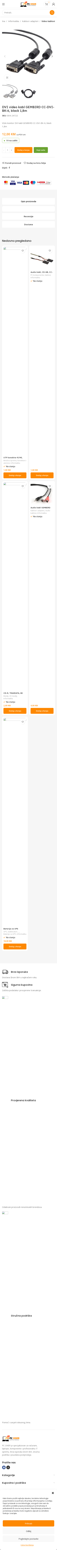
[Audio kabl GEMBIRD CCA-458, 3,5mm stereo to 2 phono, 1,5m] (42, 493)
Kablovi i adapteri (30, 21)
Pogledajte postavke (28, 1538)
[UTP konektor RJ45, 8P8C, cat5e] (14, 351)
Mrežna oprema (10, 460)
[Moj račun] (53, 4)
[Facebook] (4, 1467)
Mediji (5, 696)
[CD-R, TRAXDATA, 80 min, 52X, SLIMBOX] (14, 586)
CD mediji (13, 696)
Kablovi (48, 275)
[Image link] (11, 1438)
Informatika (13, 21)
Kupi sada (41, 150)
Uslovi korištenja (27, 1545)
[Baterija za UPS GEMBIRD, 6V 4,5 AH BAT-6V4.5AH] (14, 822)
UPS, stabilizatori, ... (11, 931)
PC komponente (37, 275)
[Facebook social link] (9, 168)
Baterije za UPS (9, 934)
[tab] (28, 201)
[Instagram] (8, 1467)
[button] (52, 1493)
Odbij (28, 1531)
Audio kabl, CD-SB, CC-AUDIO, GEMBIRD (42, 273)
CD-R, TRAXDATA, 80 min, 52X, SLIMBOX (13, 694)
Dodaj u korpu (23, 150)
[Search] (52, 12)
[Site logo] (28, 4)
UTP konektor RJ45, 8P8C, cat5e (12, 458)
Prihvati (28, 1523)
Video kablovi (48, 21)
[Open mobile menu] (3, 4)
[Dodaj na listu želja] (22, 250)
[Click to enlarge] (7, 78)
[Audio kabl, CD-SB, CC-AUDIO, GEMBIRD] (42, 258)
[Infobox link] (15, 972)
